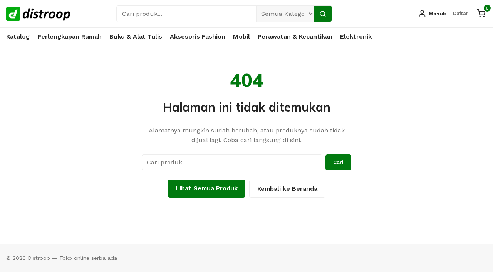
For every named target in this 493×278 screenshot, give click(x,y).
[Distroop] (38, 14)
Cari (338, 162)
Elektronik (356, 36)
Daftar (460, 13)
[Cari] (323, 14)
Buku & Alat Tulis (135, 36)
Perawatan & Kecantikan (295, 36)
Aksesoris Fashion (197, 36)
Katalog (18, 36)
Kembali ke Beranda (287, 188)
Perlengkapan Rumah (69, 36)
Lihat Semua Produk (207, 188)
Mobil (241, 36)
